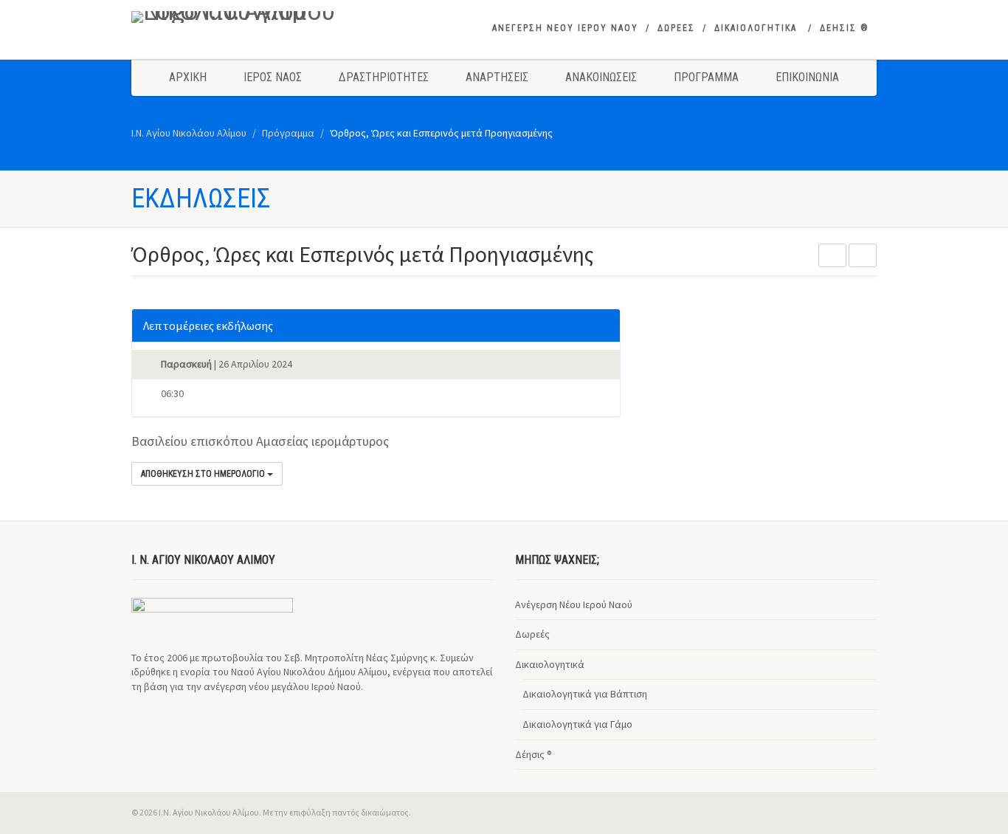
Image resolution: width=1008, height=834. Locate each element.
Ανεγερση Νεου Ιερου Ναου (565, 28)
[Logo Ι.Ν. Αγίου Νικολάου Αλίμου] (248, 17)
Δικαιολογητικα (755, 28)
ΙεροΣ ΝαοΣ (273, 77)
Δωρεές (532, 634)
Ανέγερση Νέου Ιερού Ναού (573, 604)
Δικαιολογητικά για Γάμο (577, 724)
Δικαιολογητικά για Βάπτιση (584, 693)
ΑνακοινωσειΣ (601, 77)
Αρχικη (188, 77)
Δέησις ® (533, 754)
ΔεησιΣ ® (844, 28)
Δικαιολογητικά (549, 664)
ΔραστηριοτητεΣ (384, 77)
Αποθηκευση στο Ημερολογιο (204, 474)
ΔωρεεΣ (676, 28)
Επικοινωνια (807, 77)
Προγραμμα (706, 77)
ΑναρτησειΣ (497, 77)
